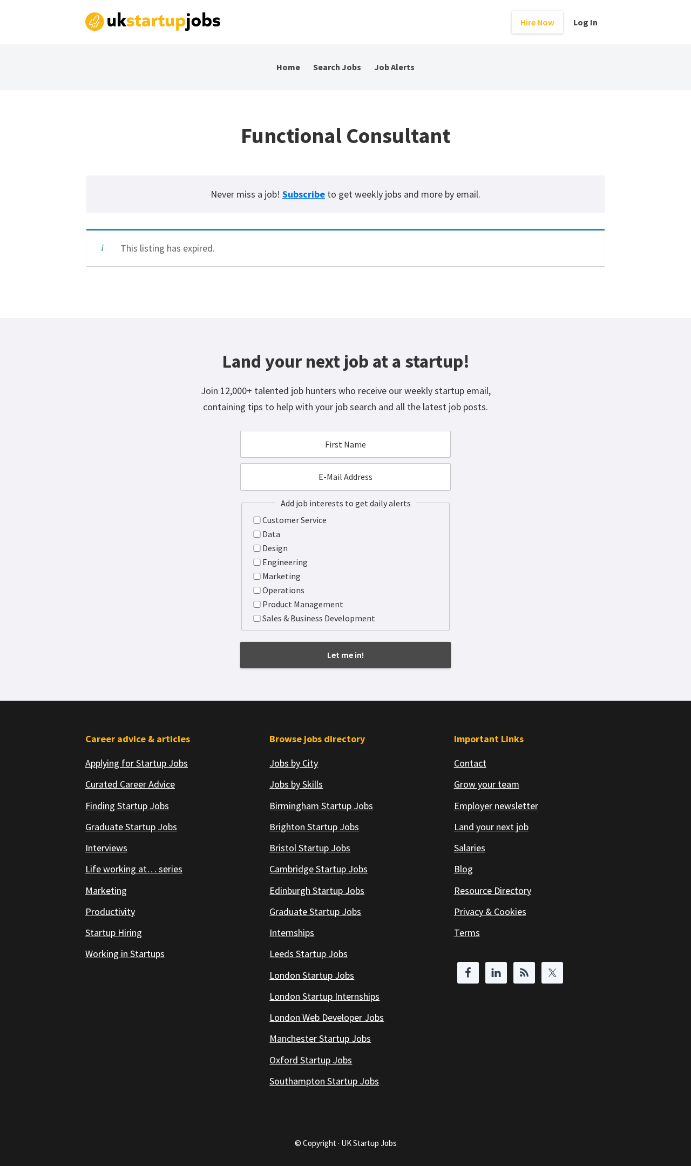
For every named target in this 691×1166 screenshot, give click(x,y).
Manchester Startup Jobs (320, 1038)
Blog (463, 869)
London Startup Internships (324, 996)
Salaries (469, 848)
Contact (470, 763)
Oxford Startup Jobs (310, 1060)
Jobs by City (293, 763)
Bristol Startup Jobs (309, 848)
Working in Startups (125, 953)
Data (271, 533)
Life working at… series (133, 869)
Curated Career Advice (130, 784)
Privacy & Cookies (490, 911)
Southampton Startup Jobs (324, 1081)
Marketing (281, 576)
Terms (467, 932)
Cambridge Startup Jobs (318, 869)
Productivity (110, 911)
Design (275, 548)
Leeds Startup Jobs (308, 953)
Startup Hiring (113, 932)
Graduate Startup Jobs (131, 827)
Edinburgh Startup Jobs (316, 890)
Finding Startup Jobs (127, 805)
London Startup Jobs (311, 975)
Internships (291, 932)
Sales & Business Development (318, 618)
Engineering (285, 562)
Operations (283, 590)
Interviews (106, 848)
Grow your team (486, 784)
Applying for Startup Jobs (136, 763)
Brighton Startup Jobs (314, 827)
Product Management (302, 604)
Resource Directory (492, 890)
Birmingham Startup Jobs (321, 805)
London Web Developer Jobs (326, 1017)
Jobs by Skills (296, 784)
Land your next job (491, 827)
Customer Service (294, 519)
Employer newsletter (496, 805)
